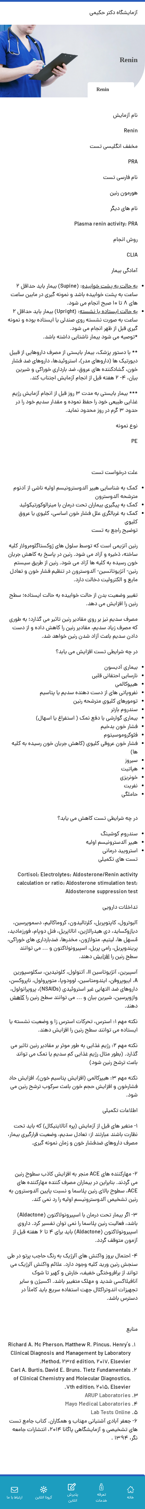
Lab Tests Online (111, 1413)
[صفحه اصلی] (123, 89)
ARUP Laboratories (108, 1396)
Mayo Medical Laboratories (98, 1404)
